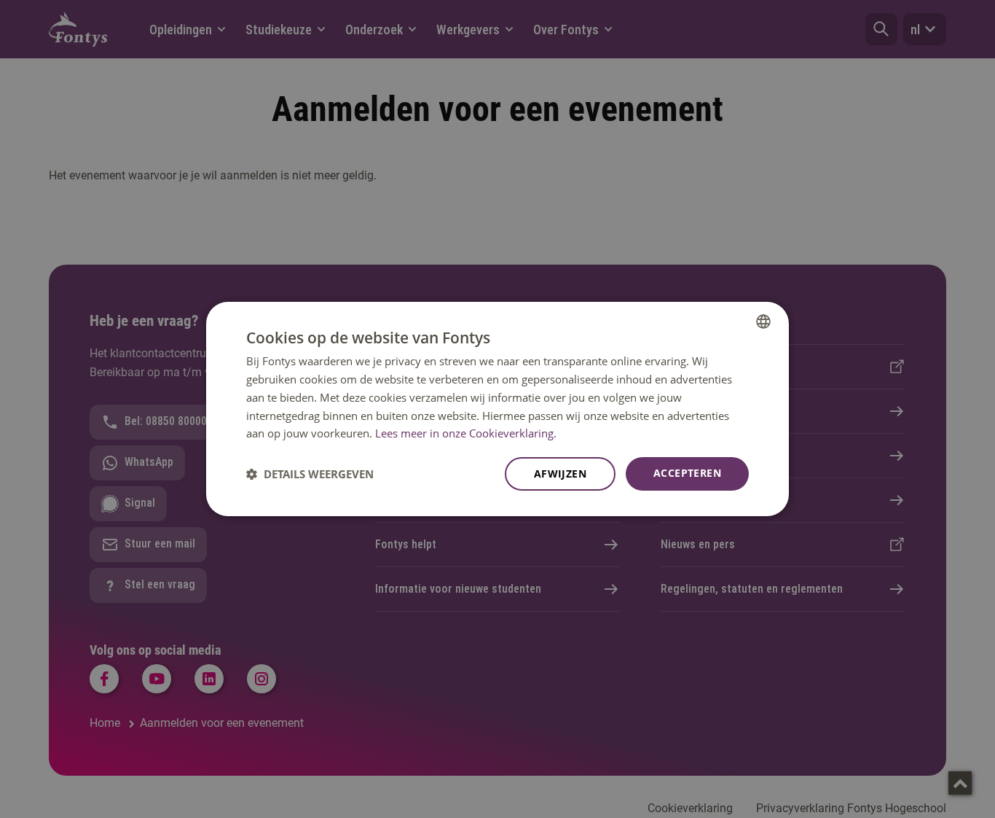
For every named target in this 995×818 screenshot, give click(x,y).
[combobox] (763, 321)
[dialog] (497, 409)
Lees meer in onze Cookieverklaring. (466, 433)
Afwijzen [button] (560, 473)
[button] (310, 474)
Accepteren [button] (687, 473)
